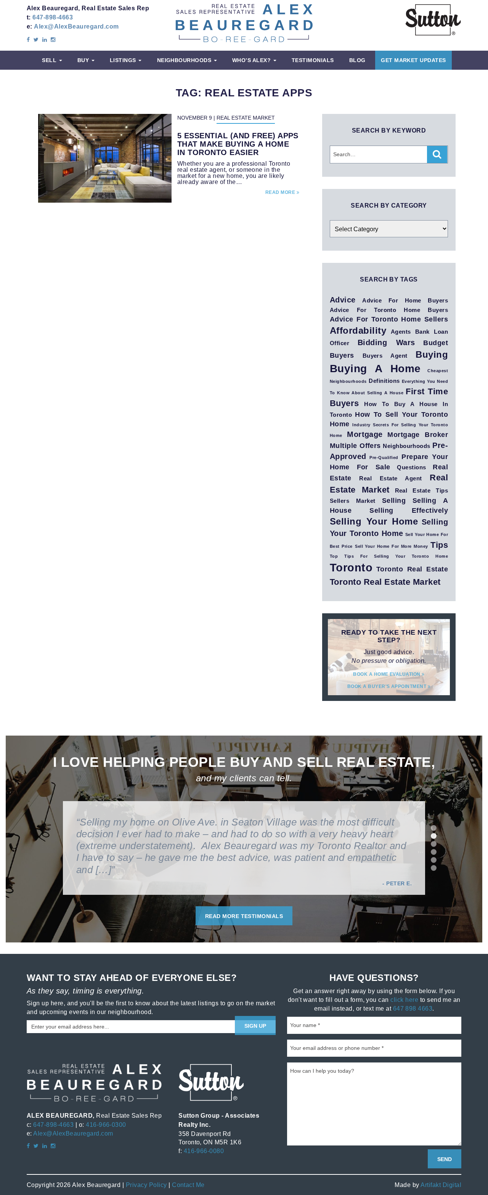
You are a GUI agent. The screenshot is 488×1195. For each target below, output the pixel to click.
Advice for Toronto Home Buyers (389, 310)
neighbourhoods (406, 446)
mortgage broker (417, 434)
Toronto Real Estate (412, 569)
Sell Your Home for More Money (391, 546)
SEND (444, 1159)
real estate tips (421, 490)
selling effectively (408, 510)
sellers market (353, 501)
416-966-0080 (204, 1150)
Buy (84, 60)
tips (439, 545)
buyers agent (385, 355)
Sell (50, 60)
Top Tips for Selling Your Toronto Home (389, 556)
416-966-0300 (106, 1124)
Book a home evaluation (387, 674)
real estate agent (390, 478)
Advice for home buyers (405, 300)
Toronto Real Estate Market (385, 582)
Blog (357, 60)
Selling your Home (374, 521)
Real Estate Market (246, 118)
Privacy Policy (146, 1184)
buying (432, 354)
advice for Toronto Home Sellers (389, 319)
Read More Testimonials (244, 916)
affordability (358, 330)
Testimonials (313, 60)
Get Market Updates (413, 60)
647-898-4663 (52, 17)
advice (343, 299)
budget (435, 343)
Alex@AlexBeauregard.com (76, 26)
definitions (384, 381)
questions (411, 467)
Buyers (342, 355)
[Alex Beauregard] (244, 22)
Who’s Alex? (252, 60)
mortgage (365, 434)
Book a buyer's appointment (387, 686)
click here (404, 999)
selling (394, 500)
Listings (124, 60)
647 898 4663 (413, 1008)
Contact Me (188, 1184)
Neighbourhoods (185, 60)
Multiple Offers (355, 446)
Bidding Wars (386, 342)
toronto (351, 567)
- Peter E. (397, 883)
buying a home (375, 368)
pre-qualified (383, 457)
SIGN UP (255, 1026)
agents (401, 331)
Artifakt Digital (441, 1184)
